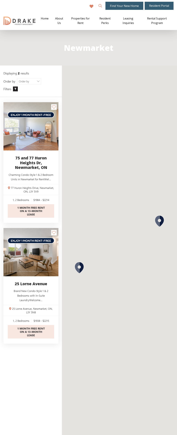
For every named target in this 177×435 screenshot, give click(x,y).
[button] (79, 268)
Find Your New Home (124, 6)
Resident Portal (159, 6)
